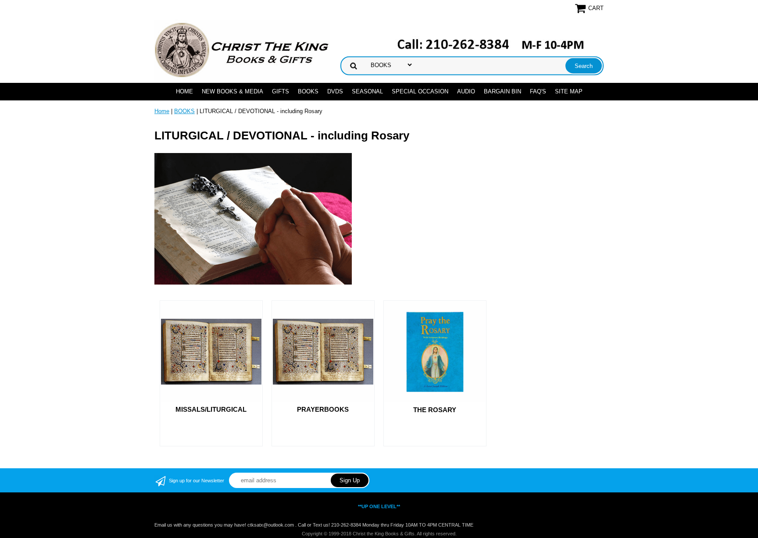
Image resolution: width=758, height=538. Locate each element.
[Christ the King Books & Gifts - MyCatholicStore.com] (242, 50)
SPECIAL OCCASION (420, 91)
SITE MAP (569, 91)
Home (184, 91)
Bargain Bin (502, 91)
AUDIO (466, 91)
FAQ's (538, 91)
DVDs (335, 91)
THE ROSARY (434, 409)
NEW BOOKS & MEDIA (232, 91)
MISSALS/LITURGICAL (211, 409)
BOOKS (308, 91)
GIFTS (280, 91)
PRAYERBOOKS (323, 409)
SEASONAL (367, 91)
